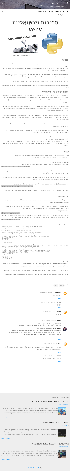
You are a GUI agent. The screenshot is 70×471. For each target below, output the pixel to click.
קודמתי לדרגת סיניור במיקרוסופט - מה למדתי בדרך (50, 401)
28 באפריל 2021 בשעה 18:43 (49, 320)
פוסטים (42, 5)
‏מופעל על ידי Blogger (34, 467)
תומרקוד (55, 3)
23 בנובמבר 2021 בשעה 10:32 (44, 328)
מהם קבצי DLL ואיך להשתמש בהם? (56, 423)
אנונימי (59, 311)
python (62, 285)
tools (55, 285)
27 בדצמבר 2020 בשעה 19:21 (48, 302)
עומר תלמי (58, 293)
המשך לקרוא (5, 417)
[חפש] (2, 3)
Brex (59, 343)
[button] (2, 12)
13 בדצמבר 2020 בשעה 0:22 (46, 292)
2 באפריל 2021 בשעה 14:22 (49, 311)
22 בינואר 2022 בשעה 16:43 (51, 343)
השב (59, 298)
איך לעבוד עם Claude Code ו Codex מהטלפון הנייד (50, 444)
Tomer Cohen (56, 328)
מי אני (35, 5)
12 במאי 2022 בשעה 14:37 (49, 356)
